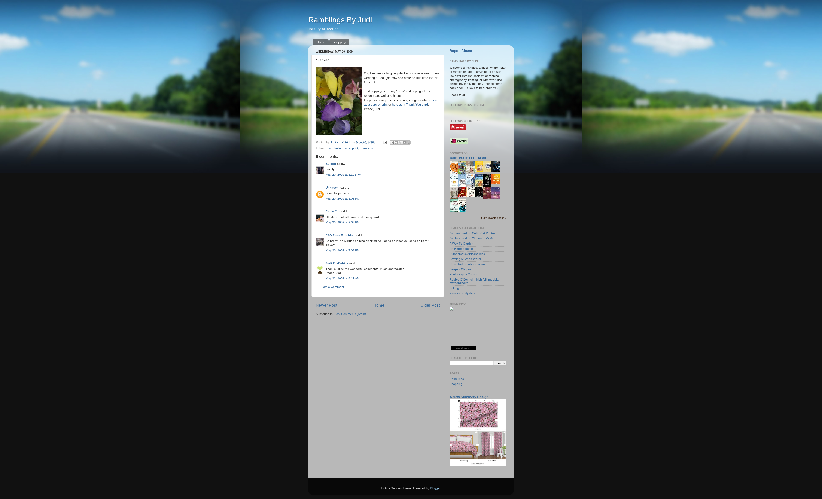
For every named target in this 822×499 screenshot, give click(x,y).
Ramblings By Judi (340, 19)
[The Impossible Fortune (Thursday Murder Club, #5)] (471, 196)
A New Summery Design (469, 397)
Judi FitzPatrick (337, 263)
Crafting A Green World (465, 259)
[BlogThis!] (396, 142)
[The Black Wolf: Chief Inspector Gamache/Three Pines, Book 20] (463, 196)
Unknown (333, 187)
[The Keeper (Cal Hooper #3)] (496, 170)
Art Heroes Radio (461, 248)
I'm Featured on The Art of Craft (471, 238)
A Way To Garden (461, 243)
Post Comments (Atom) (350, 314)
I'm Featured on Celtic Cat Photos (472, 233)
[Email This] (392, 142)
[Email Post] (384, 142)
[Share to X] (400, 142)
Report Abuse (461, 51)
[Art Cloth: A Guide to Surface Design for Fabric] (488, 198)
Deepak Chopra (460, 269)
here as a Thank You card (410, 104)
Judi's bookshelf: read (468, 158)
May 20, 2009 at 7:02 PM (343, 250)
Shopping (339, 42)
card (330, 148)
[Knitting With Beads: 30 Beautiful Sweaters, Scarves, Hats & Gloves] (471, 172)
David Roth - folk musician (467, 264)
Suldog (331, 163)
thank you (366, 148)
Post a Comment (332, 286)
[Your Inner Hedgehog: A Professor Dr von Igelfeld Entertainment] (488, 170)
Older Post (430, 305)
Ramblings (457, 378)
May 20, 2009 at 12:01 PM (343, 174)
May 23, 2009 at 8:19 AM (343, 278)
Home (321, 42)
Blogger (435, 488)
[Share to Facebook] (404, 142)
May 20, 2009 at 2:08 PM (343, 222)
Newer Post (326, 305)
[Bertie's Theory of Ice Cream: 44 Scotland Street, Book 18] (480, 170)
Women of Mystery (462, 293)
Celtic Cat (333, 211)
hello (337, 148)
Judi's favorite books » (493, 218)
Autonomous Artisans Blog (467, 253)
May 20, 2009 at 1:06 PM (343, 198)
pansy (346, 148)
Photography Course (464, 274)
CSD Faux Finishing (340, 235)
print (355, 148)
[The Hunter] (496, 183)
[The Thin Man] (480, 196)
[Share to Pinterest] (408, 142)
